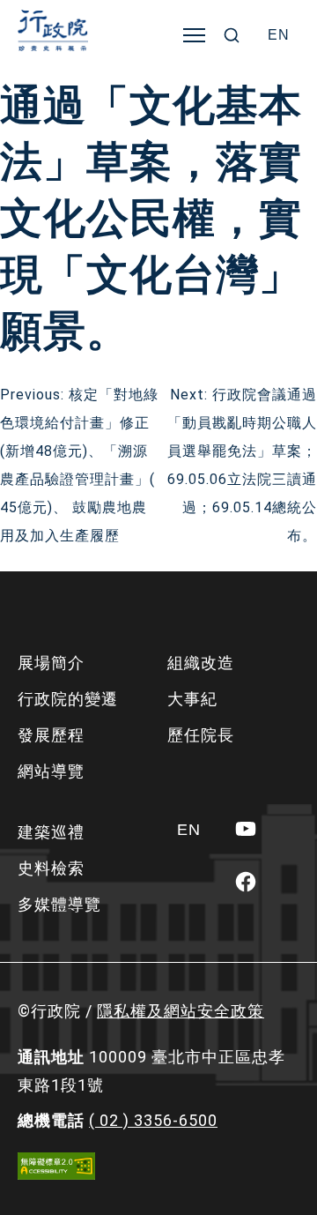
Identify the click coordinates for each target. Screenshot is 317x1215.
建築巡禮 (51, 832)
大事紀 (192, 698)
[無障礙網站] (56, 1166)
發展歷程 (51, 735)
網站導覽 (51, 771)
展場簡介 (51, 662)
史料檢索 (51, 868)
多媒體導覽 (59, 904)
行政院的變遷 (68, 698)
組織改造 (200, 662)
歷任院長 (200, 735)
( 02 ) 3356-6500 (153, 1120)
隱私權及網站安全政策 (180, 1011)
